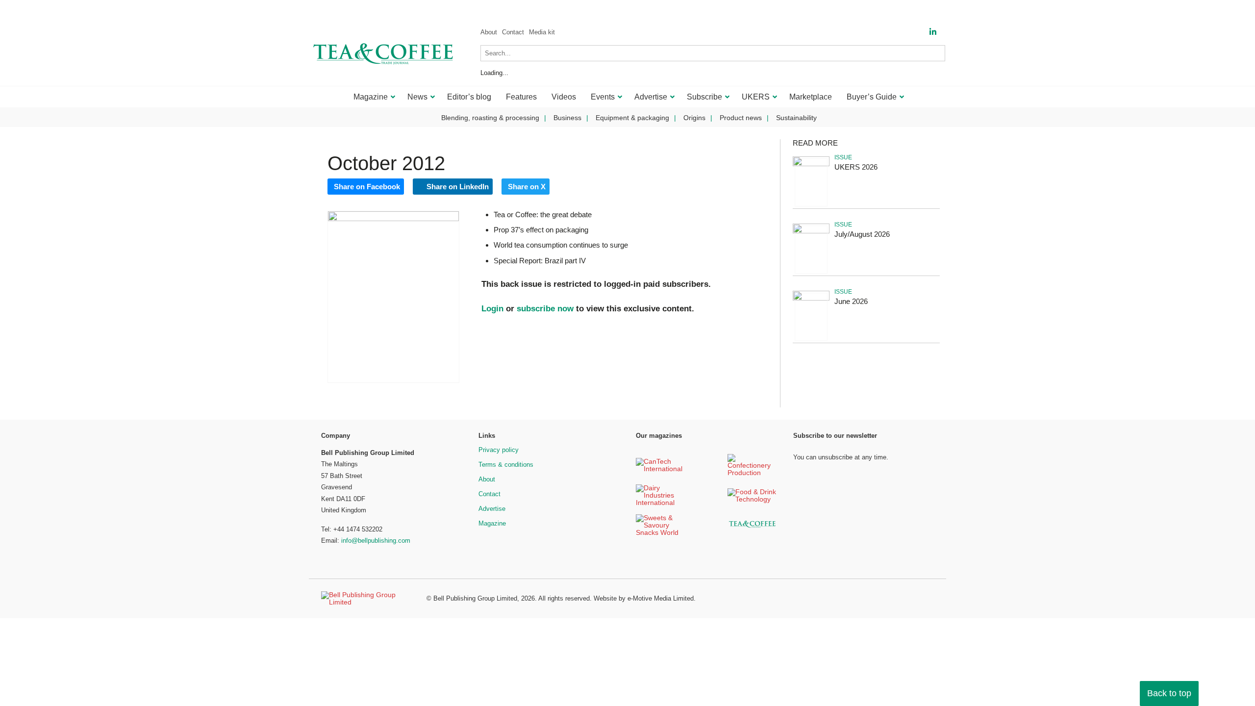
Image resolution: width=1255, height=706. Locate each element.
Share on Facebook (367, 186)
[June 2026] (811, 299)
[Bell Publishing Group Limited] (368, 598)
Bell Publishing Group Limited (475, 598)
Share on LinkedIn (457, 186)
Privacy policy (498, 450)
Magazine (492, 523)
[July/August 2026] (811, 231)
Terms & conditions (505, 464)
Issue (843, 157)
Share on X (527, 186)
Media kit (542, 32)
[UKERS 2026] (811, 164)
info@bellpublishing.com (375, 540)
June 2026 (851, 301)
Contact (513, 32)
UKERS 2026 (856, 167)
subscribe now (545, 308)
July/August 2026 (862, 234)
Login (492, 308)
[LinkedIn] (932, 32)
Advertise (491, 508)
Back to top (1169, 693)
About (488, 32)
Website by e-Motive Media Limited (644, 598)
